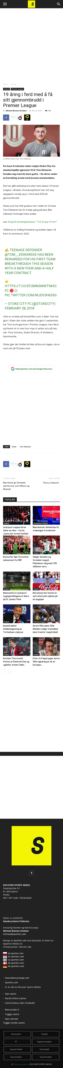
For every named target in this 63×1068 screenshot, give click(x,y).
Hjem (5, 84)
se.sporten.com (16, 959)
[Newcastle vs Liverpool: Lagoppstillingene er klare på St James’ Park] (16, 581)
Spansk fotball (16, 1049)
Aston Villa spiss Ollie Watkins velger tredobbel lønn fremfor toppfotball (45, 629)
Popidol (44, 1034)
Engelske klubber (44, 1041)
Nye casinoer (11, 1018)
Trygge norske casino (14, 1022)
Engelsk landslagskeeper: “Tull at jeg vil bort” (32, 221)
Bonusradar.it (12, 1009)
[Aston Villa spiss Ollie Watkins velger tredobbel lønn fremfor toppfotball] (46, 613)
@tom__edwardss (21, 254)
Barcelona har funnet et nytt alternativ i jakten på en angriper (45, 596)
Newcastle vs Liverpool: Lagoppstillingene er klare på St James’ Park (16, 596)
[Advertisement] (31, 42)
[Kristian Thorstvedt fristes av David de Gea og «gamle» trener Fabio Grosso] (16, 646)
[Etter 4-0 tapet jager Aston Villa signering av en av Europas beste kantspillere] (46, 646)
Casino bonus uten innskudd (20, 1002)
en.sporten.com (16, 956)
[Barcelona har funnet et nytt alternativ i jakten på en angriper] (46, 581)
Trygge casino (12, 1014)
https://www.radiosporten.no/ (20, 117)
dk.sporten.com (16, 962)
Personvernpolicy (20, 1064)
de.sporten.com (16, 966)
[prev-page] (5, 671)
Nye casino (10, 993)
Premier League (17, 89)
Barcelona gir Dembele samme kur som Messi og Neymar (16, 485)
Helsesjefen (16, 1034)
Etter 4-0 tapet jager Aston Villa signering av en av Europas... (46, 661)
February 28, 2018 (19, 308)
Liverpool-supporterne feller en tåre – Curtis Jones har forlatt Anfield (15, 530)
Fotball (13, 84)
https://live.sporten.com (27, 117)
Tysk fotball (44, 1049)
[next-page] (10, 671)
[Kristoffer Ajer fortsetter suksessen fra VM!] (16, 545)
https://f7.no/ (13, 117)
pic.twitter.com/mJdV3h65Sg (31, 295)
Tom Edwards (25, 446)
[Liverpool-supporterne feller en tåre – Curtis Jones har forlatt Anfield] (16, 515)
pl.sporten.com (15, 953)
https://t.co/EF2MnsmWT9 (27, 286)
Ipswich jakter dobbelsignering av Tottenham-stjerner (13, 629)
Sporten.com (20, 940)
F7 (16, 1041)
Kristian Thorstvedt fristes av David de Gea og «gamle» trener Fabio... (16, 661)
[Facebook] (6, 117)
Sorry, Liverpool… (51, 482)
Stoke (14, 446)
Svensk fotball (46, 1057)
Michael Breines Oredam (16, 110)
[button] (5, 4)
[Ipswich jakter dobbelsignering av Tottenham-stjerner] (16, 613)
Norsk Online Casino (15, 998)
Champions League (41, 523)
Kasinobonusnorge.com (17, 977)
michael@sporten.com (14, 934)
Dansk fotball (16, 1057)
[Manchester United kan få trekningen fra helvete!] (46, 515)
